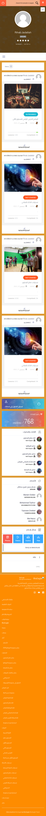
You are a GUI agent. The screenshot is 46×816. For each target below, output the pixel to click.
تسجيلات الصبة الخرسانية (10, 768)
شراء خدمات (5, 798)
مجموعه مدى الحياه (8, 693)
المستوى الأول (7, 743)
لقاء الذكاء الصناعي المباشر (26, 462)
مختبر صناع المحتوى (28, 454)
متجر (3, 803)
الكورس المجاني (7, 753)
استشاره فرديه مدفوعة (9, 723)
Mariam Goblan (29, 495)
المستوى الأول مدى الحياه (10, 758)
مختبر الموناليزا (30, 446)
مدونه (4, 628)
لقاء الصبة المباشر (8, 698)
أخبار (3, 638)
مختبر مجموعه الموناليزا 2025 (11, 648)
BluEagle (18, 812)
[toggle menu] (3, 57)
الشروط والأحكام (7, 614)
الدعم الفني (6, 678)
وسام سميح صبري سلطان (26, 487)
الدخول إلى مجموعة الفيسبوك (11, 683)
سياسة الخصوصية (7, 609)
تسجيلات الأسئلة (7, 763)
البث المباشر (5, 688)
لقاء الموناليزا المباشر (8, 708)
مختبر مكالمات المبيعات (9, 673)
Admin (32, 123)
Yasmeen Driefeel (28, 511)
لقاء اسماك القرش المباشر (10, 718)
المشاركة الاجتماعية (23, 147)
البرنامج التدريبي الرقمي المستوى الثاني (25, 119)
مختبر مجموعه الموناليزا (9, 663)
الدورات (4, 728)
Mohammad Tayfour (27, 503)
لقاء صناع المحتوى (29, 438)
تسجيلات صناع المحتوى (30, 282)
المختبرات (4, 653)
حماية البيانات (5, 619)
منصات (4, 633)
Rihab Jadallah (28, 75)
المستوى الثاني (7, 748)
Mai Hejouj (31, 519)
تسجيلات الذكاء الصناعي (30, 202)
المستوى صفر (7, 738)
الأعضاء (5, 643)
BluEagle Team (35, 812)
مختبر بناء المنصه (29, 470)
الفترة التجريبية (7, 733)
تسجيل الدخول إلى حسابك (14, 406)
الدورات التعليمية (6, 604)
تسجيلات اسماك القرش (10, 783)
